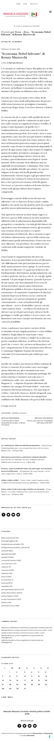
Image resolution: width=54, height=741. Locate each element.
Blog (25, 4)
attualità (6, 42)
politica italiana (6, 596)
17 (25, 680)
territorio (4, 602)
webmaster (31, 735)
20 (46, 680)
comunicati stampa (8, 560)
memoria (4, 583)
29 (10, 689)
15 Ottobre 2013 (15, 49)
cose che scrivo (7, 564)
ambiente (4, 551)
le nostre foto (6, 580)
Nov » (10, 697)
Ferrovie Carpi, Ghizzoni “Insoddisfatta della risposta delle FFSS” (40, 420)
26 (39, 684)
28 (3, 689)
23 (17, 684)
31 (25, 689)
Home (18, 4)
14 (3, 680)
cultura (3, 567)
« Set (3, 697)
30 (17, 689)
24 (25, 684)
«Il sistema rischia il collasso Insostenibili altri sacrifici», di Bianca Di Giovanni (13, 421)
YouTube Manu (13, 516)
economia (17, 42)
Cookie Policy (47, 733)
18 (32, 680)
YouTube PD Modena (18, 516)
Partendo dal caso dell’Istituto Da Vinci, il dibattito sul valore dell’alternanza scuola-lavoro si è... (23, 459)
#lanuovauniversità (8, 538)
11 (31, 676)
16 (17, 680)
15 (10, 680)
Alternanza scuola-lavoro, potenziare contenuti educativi (31, 628)
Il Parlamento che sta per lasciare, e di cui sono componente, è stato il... (26, 471)
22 (10, 684)
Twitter (8, 516)
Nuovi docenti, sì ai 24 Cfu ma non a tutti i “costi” (34, 630)
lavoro (3, 577)
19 (39, 680)
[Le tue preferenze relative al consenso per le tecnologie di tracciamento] (49, 736)
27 (46, 684)
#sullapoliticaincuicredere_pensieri (14, 547)
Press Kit (34, 4)
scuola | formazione (8, 599)
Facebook (3, 516)
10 (25, 676)
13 (46, 676)
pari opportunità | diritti (9, 589)
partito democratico (8, 593)
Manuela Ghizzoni (16, 63)
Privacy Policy (37, 733)
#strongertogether (8, 541)
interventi (4, 573)
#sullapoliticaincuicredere (10, 544)
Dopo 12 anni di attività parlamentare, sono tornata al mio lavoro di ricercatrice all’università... (26, 448)
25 (32, 684)
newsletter (5, 586)
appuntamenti (6, 554)
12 (39, 676)
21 (3, 684)
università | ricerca (7, 606)
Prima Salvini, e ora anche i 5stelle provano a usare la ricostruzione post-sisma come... (26, 491)
